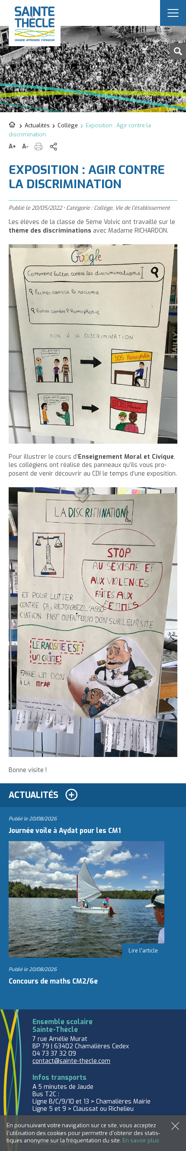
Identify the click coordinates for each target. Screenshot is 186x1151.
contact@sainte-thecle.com (71, 1061)
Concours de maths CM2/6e (53, 981)
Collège (68, 125)
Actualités (37, 125)
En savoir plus (140, 1140)
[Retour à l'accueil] (13, 125)
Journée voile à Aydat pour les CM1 (65, 830)
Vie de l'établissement (142, 207)
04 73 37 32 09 (54, 1054)
